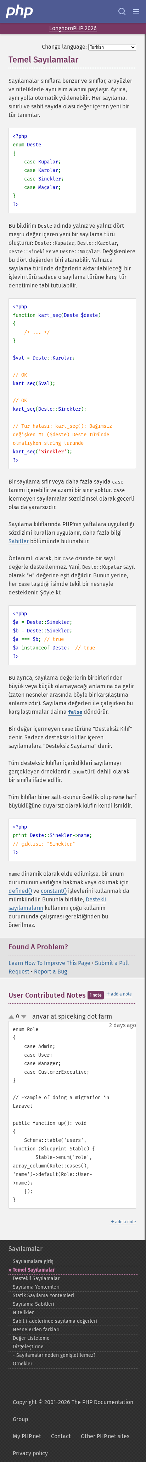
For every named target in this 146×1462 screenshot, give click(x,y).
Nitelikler (23, 1313)
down (24, 1017)
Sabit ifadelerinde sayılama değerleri (55, 1321)
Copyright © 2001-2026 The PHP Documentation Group (73, 1411)
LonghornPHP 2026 (73, 28)
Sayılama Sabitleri (33, 1304)
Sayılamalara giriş (33, 1261)
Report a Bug (50, 971)
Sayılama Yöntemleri (36, 1287)
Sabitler (19, 541)
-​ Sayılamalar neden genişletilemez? (54, 1355)
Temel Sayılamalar (34, 1270)
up (12, 1017)
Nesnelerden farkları (36, 1330)
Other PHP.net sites (105, 1436)
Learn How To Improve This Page (49, 963)
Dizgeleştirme (28, 1347)
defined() (20, 891)
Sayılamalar (26, 1249)
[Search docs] (122, 11)
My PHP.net (27, 1436)
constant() (54, 891)
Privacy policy (30, 1453)
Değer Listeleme (31, 1338)
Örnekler (22, 1364)
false (75, 712)
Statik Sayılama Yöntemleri (43, 1296)
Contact (61, 1436)
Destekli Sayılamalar (36, 1278)
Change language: (64, 46)
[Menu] (136, 11)
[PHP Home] (20, 11)
